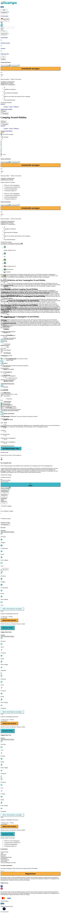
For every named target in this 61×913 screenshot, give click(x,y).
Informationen (4, 243)
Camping (6, 106)
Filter (30, 485)
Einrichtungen (11, 243)
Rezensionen (18, 243)
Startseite (3, 104)
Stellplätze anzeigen (5, 522)
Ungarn (11, 106)
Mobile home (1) (4, 83)
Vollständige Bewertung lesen (7, 383)
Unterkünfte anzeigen (30, 69)
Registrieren (30, 874)
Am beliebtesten (4, 524)
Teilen (4, 111)
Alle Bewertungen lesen (11, 448)
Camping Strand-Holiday (6, 109)
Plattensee (16, 106)
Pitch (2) (11, 83)
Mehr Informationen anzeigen (7, 532)
